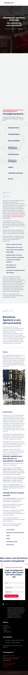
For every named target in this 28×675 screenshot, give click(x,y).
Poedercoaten (7, 627)
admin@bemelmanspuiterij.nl (13, 657)
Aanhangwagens (13, 134)
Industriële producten (15, 173)
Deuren (10, 179)
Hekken (10, 167)
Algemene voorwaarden (10, 663)
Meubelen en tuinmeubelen (13, 147)
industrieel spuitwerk (17, 216)
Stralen (5, 628)
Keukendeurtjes (13, 154)
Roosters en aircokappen (12, 160)
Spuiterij (6, 625)
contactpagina (15, 525)
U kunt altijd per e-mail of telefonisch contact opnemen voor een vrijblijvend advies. (13, 73)
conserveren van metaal (11, 215)
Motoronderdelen (14, 140)
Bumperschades (13, 128)
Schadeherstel (7, 631)
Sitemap (6, 666)
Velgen (5, 630)
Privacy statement (8, 664)
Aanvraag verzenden (11, 596)
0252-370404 (11, 655)
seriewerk (20, 215)
